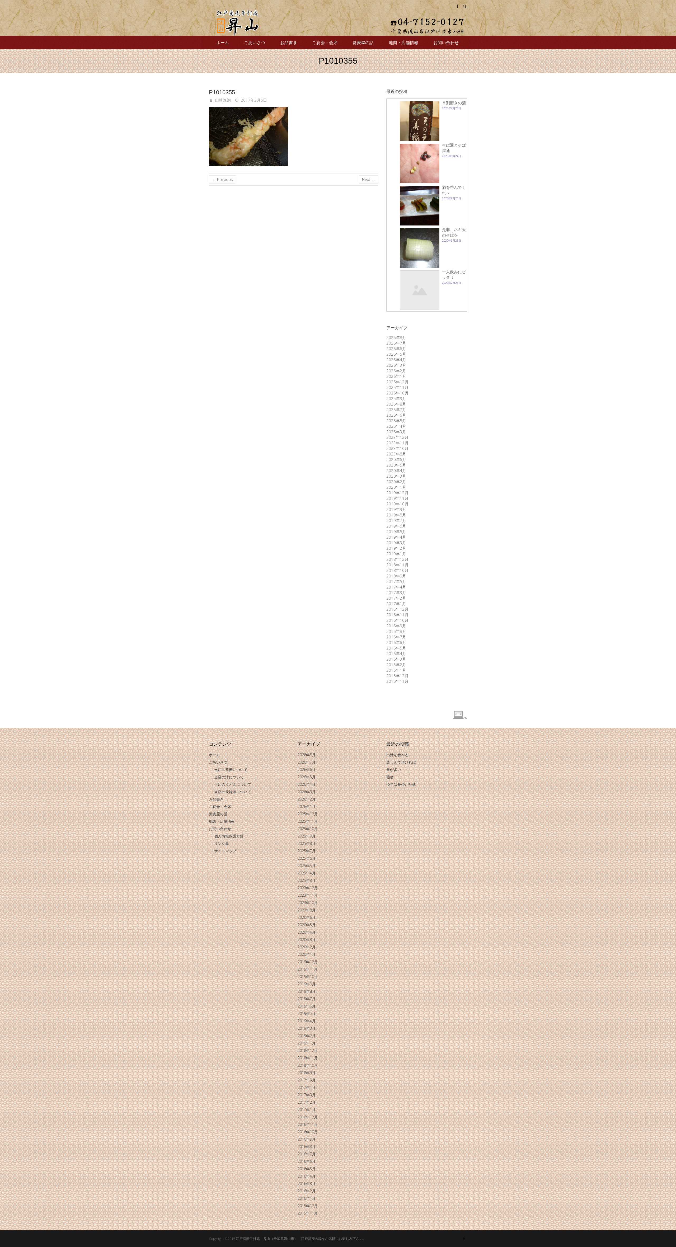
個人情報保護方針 (229, 836)
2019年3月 (396, 542)
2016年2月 (396, 664)
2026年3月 (396, 365)
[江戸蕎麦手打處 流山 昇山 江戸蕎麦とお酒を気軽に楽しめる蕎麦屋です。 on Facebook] (457, 6)
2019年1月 (396, 553)
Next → (368, 179)
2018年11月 (397, 564)
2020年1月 (396, 487)
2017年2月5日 (253, 100)
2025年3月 (396, 431)
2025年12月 (397, 381)
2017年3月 (396, 592)
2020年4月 (396, 470)
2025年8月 (396, 404)
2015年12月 (397, 675)
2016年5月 (396, 648)
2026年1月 (396, 376)
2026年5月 (396, 354)
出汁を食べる (397, 754)
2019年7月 (396, 520)
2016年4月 (396, 653)
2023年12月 (397, 437)
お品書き (288, 42)
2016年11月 (397, 614)
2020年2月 (396, 481)
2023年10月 (397, 448)
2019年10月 (397, 503)
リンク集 (221, 843)
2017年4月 (396, 587)
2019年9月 (396, 509)
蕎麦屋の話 (363, 42)
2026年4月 (396, 359)
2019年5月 (396, 531)
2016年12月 (397, 609)
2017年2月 (396, 598)
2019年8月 (396, 514)
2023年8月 (396, 454)
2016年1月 (396, 670)
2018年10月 (397, 570)
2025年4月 (396, 426)
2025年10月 (397, 393)
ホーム (222, 42)
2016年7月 (396, 636)
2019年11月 (397, 498)
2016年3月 (396, 659)
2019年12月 (397, 492)
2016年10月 (397, 620)
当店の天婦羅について (232, 791)
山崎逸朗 (222, 100)
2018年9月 (396, 575)
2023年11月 (397, 442)
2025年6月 (396, 415)
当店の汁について (229, 776)
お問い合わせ (446, 42)
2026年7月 (396, 343)
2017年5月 (396, 581)
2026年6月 (396, 348)
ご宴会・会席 (324, 42)
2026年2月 (396, 370)
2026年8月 (396, 337)
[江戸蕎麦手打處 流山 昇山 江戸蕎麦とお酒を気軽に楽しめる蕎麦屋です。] (338, 23)
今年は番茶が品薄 (401, 784)
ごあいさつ (254, 42)
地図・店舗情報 (403, 42)
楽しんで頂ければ (401, 762)
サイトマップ (225, 850)
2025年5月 (396, 420)
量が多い (393, 769)
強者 (390, 776)
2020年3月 (396, 476)
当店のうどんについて (232, 784)
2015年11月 (397, 681)
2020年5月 (396, 465)
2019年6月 (396, 526)
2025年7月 (396, 409)
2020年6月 (396, 459)
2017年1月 (396, 603)
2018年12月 (397, 559)
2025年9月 (396, 398)
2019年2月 (396, 548)
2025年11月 (397, 387)
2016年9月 (396, 625)
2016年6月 (396, 642)
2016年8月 (396, 631)
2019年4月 (396, 537)
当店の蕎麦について (230, 769)
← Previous (222, 179)
